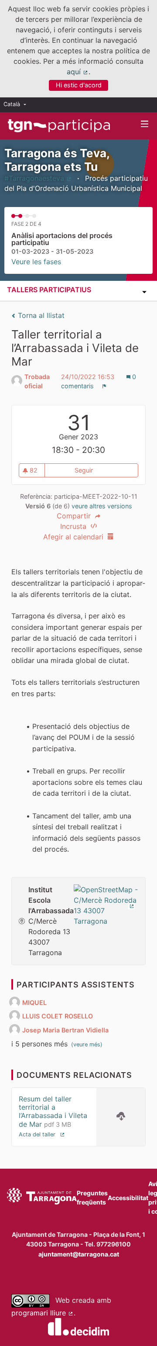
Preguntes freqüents (92, 1197)
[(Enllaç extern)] (106, 904)
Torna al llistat (40, 315)
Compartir (75, 515)
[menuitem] (17, 104)
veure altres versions (102, 506)
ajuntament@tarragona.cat (78, 1254)
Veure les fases (36, 261)
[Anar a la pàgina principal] (59, 125)
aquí (78, 71)
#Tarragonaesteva (38, 178)
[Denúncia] (104, 386)
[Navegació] (145, 124)
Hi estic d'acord (79, 85)
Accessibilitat (128, 1197)
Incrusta (74, 526)
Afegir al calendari (74, 536)
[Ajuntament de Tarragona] (42, 1197)
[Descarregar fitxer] (120, 1117)
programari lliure (42, 1312)
